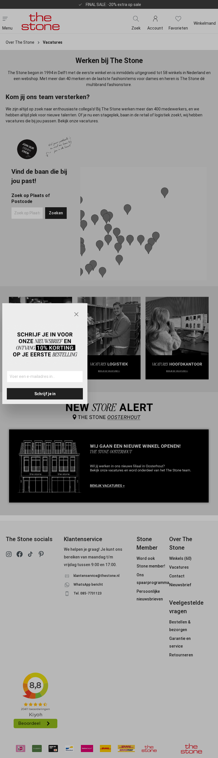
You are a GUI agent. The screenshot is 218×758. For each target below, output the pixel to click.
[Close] (76, 314)
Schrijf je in (45, 393)
